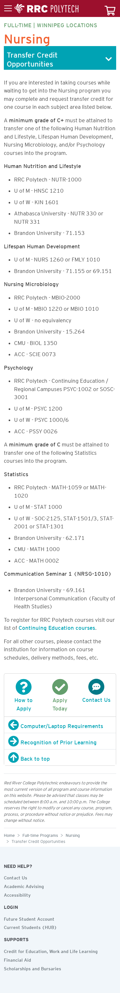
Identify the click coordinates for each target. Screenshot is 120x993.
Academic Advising (24, 885)
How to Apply (23, 703)
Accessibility (17, 894)
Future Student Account (29, 918)
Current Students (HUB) (30, 926)
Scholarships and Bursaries (32, 967)
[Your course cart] (110, 8)
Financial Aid (17, 959)
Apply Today (59, 703)
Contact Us (15, 876)
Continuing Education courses (57, 627)
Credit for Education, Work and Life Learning (51, 950)
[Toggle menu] (41, 8)
